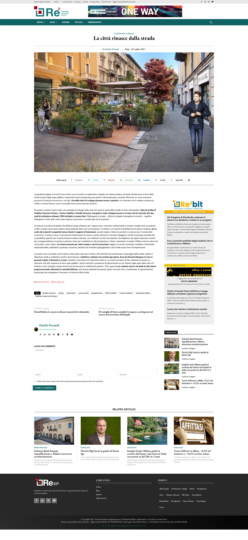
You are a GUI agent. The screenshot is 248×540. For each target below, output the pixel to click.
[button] (211, 22)
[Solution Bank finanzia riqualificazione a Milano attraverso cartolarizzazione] (171, 343)
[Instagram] (45, 334)
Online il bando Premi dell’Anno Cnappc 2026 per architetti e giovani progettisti (187, 292)
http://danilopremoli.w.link (47, 329)
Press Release (40, 447)
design (61, 293)
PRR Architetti (111, 293)
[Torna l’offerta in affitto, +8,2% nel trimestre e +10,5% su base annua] (171, 384)
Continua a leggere (188, 348)
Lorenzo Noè (83, 293)
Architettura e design (124, 33)
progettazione (96, 293)
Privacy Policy (107, 525)
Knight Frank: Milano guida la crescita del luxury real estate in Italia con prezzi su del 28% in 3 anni (147, 453)
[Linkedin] (205, 1)
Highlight (85, 447)
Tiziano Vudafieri (126, 293)
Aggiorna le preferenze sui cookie (135, 525)
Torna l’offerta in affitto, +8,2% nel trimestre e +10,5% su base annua (197, 382)
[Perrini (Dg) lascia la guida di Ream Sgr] (171, 356)
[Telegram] (58, 334)
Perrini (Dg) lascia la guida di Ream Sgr (100, 452)
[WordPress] (67, 334)
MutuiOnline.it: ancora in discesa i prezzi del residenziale (61, 311)
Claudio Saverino (49, 293)
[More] (189, 180)
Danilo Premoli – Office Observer (50, 282)
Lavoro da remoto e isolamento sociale (187, 309)
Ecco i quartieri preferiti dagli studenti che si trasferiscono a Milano (190, 242)
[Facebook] (201, 1)
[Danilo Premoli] (36, 329)
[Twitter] (208, 1)
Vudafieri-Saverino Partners (46, 296)
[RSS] (54, 334)
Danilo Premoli (112, 49)
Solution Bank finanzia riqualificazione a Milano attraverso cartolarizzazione (195, 342)
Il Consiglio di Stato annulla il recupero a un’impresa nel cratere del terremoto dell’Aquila (126, 313)
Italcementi (71, 293)
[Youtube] (212, 1)
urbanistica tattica (143, 293)
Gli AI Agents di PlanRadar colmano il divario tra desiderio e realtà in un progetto (189, 218)
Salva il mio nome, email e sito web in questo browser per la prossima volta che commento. (70, 381)
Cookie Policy (117, 525)
